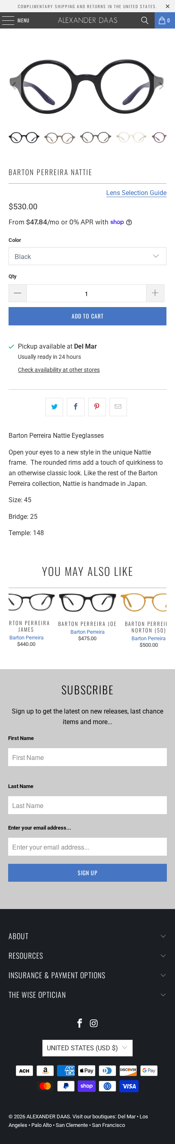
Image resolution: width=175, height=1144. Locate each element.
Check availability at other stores (59, 370)
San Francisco (108, 1125)
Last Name (20, 786)
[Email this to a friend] (118, 407)
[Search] (145, 20)
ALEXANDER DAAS (48, 1116)
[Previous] (14, 86)
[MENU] (3, 20)
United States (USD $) (82, 1048)
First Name (21, 738)
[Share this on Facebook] (75, 407)
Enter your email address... (39, 828)
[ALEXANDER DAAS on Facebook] (80, 1024)
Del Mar (127, 1116)
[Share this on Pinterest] (97, 407)
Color (15, 240)
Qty (13, 276)
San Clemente (72, 1125)
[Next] (160, 86)
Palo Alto (41, 1125)
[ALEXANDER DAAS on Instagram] (94, 1024)
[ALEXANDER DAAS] (87, 20)
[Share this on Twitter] (54, 407)
